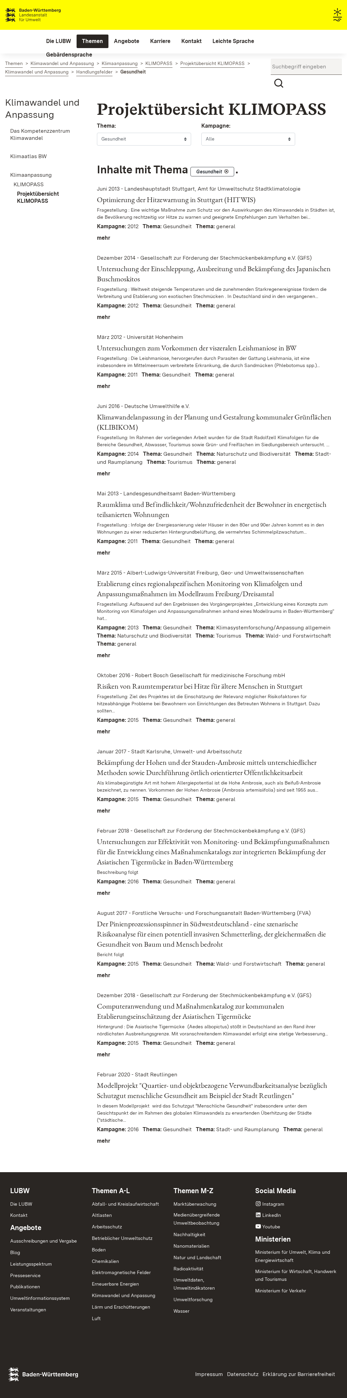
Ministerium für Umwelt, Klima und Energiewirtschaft (292, 1256)
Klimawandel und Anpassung (123, 1295)
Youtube (271, 1226)
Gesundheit (177, 226)
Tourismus (179, 462)
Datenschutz (243, 1374)
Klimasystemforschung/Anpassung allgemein (273, 627)
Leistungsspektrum (31, 1264)
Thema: (106, 126)
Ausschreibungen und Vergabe (43, 1241)
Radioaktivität (188, 1268)
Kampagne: (215, 126)
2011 (132, 374)
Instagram (273, 1204)
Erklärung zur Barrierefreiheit (299, 1374)
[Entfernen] (226, 171)
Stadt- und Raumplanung (247, 1129)
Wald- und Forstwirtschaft (298, 635)
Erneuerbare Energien (115, 1284)
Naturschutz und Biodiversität (254, 454)
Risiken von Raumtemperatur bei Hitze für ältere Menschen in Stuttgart (200, 686)
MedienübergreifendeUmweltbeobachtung (197, 1219)
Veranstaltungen (28, 1309)
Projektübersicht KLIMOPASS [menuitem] (38, 197)
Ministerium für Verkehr (280, 1290)
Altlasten (102, 1215)
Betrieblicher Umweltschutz (122, 1238)
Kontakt (18, 1215)
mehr (103, 238)
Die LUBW (21, 1204)
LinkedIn (271, 1215)
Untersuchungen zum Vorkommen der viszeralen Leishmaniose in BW (197, 348)
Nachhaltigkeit (189, 1234)
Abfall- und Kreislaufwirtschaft (125, 1204)
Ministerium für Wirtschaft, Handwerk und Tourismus (295, 1275)
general (226, 226)
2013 (133, 627)
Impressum (209, 1374)
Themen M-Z (193, 1191)
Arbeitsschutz (107, 1226)
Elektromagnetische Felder (121, 1272)
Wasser (181, 1311)
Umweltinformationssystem (40, 1298)
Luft (96, 1318)
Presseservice (25, 1275)
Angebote (25, 1228)
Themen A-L (111, 1191)
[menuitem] (59, 41)
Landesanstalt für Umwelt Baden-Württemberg (45, 15)
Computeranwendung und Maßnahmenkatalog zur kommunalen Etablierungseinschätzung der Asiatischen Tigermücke (190, 1011)
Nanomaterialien (191, 1246)
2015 (133, 720)
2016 (133, 881)
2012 (133, 226)
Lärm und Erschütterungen (121, 1307)
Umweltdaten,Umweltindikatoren (194, 1284)
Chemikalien (105, 1261)
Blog (15, 1252)
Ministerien (273, 1239)
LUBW (20, 1191)
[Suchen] (279, 83)
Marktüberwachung (195, 1204)
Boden (99, 1249)
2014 (133, 454)
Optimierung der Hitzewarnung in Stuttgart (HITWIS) (176, 200)
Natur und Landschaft (197, 1257)
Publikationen (25, 1286)
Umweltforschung (193, 1299)
